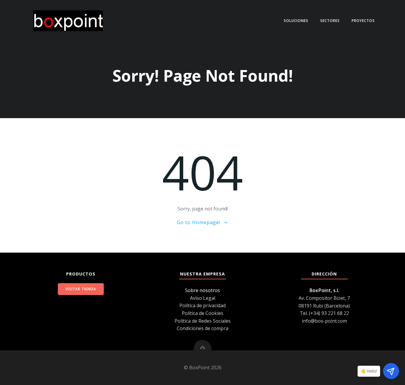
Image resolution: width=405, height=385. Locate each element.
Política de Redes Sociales (203, 321)
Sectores (330, 20)
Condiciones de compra (202, 328)
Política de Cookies (202, 313)
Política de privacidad (202, 305)
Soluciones (296, 20)
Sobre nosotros (202, 290)
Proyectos (363, 20)
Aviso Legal (202, 298)
